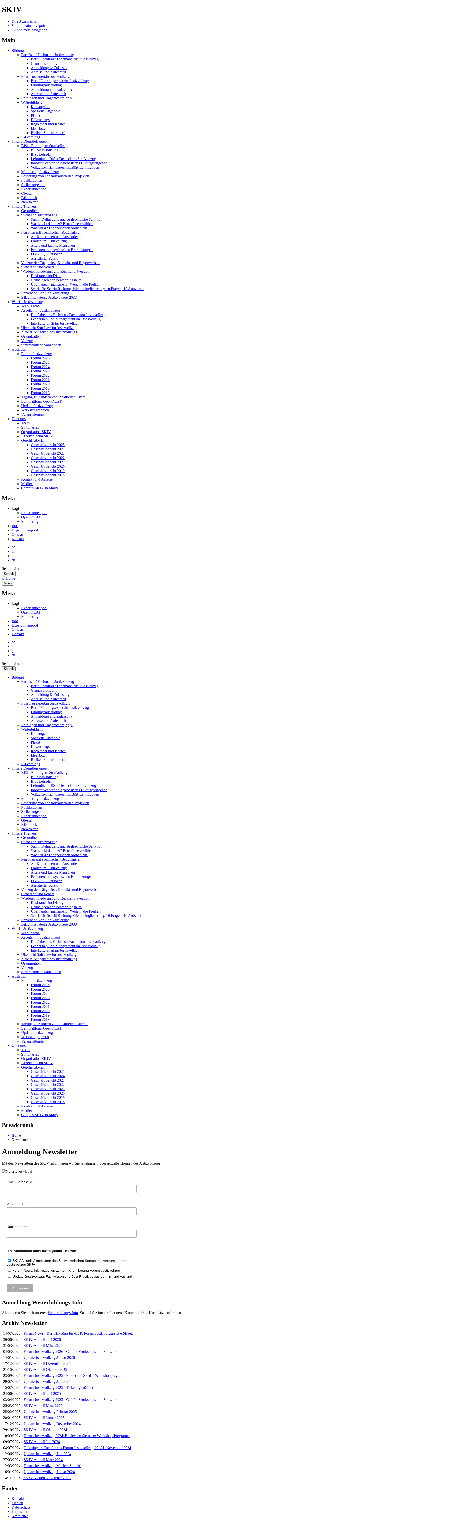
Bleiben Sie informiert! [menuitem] (48, 760)
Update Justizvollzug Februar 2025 (50, 1412)
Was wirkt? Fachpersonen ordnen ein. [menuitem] (59, 855)
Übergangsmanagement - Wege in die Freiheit (65, 284)
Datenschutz (21, 1507)
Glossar (27, 193)
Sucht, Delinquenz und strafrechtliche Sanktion (66, 219)
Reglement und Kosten (48, 124)
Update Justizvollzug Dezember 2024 (52, 1424)
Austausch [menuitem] (19, 976)
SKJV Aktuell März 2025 (43, 1406)
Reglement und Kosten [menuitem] (48, 751)
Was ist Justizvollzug (27, 302)
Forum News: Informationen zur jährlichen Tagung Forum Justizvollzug (66, 1270)
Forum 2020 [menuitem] (40, 1011)
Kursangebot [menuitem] (40, 734)
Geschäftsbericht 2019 (48, 471)
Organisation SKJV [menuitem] (36, 1058)
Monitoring (29, 521)
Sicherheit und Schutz (37, 267)
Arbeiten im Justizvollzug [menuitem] (40, 937)
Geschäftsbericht (33, 440)
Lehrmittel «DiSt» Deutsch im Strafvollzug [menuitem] (63, 786)
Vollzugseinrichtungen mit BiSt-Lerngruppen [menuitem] (65, 794)
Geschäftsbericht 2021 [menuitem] (48, 1089)
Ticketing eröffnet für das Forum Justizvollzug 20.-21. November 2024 (77, 1448)
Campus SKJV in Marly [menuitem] (39, 1115)
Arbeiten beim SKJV (37, 436)
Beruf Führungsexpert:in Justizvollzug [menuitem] (60, 708)
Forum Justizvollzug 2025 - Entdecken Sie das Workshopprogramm (75, 1375)
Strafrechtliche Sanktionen (41, 345)
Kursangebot (40, 107)
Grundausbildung (44, 63)
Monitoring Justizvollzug (40, 172)
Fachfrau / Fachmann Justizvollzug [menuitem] (47, 682)
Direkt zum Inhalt (25, 21)
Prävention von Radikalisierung (45, 293)
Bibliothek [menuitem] (29, 825)
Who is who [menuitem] (30, 933)
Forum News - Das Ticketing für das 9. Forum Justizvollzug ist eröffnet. (78, 1333)
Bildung (18, 50)
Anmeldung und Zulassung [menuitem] (51, 716)
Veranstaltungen (33, 414)
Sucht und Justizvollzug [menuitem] (39, 842)
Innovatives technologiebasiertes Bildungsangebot (69, 163)
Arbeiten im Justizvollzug (40, 310)
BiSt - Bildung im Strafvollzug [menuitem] (44, 773)
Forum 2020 (40, 384)
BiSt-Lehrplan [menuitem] (41, 781)
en (13, 560)
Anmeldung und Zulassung (51, 89)
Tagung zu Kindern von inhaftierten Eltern (54, 397)
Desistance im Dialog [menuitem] (47, 902)
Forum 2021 (40, 380)
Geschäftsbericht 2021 (48, 462)
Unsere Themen (24, 206)
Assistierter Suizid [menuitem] (44, 885)
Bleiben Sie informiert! (48, 133)
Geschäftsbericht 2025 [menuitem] (48, 1071)
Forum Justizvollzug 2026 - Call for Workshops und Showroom (72, 1351)
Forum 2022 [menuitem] (40, 1002)
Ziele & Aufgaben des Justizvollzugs (49, 332)
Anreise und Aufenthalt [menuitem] (48, 699)
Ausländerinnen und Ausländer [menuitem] (54, 863)
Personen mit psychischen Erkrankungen (62, 250)
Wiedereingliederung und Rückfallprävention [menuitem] (55, 898)
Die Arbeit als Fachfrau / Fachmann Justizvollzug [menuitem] (68, 941)
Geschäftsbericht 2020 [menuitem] (48, 1093)
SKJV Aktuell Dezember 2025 (47, 1363)
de (13, 547)
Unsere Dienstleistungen (30, 141)
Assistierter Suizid (44, 258)
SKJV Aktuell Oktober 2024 (45, 1430)
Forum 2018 (40, 393)
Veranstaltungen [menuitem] (33, 1041)
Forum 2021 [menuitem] (40, 1006)
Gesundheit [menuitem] (29, 837)
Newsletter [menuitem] (29, 829)
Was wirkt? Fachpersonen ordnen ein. (59, 228)
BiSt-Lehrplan (41, 154)
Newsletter (29, 202)
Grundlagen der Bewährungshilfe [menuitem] (56, 907)
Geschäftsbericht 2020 (48, 466)
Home (16, 1135)
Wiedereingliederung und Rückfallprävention (55, 271)
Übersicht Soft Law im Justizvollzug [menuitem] (49, 954)
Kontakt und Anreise (37, 479)
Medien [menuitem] (27, 1110)
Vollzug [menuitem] (27, 967)
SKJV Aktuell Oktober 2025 (45, 1369)
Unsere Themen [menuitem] (24, 833)
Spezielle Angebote (45, 111)
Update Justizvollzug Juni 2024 (47, 1454)
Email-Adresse (19, 1182)
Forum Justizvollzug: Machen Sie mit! (52, 1466)
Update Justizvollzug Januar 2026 (49, 1357)
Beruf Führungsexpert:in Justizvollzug (60, 81)
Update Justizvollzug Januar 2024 (49, 1472)
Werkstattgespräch (35, 410)
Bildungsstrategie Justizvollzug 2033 (49, 297)
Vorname (15, 1204)
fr (13, 551)
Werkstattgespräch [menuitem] (35, 1037)
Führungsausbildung (46, 85)
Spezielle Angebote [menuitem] (45, 738)
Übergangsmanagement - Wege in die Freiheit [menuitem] (65, 911)
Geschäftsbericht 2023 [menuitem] (48, 1080)
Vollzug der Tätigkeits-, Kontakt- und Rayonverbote (60, 263)
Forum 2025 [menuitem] (40, 989)
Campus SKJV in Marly (39, 488)
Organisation (31, 336)
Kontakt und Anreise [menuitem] (37, 1106)
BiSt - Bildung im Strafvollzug (44, 146)
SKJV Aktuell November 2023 (47, 1478)
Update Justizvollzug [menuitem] (37, 1032)
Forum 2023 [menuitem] (40, 998)
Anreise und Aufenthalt (48, 72)
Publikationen (31, 180)
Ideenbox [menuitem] (38, 755)
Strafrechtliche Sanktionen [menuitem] (41, 972)
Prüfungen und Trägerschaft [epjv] (47, 98)
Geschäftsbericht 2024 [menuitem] (48, 1076)
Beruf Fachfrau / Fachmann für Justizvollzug (65, 59)
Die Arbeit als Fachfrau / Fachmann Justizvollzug (68, 315)
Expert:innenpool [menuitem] (34, 816)
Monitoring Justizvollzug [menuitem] (40, 799)
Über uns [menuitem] (19, 1045)
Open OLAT (31, 517)
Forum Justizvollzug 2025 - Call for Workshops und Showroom (72, 1400)
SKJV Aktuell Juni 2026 (42, 1339)
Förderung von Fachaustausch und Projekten (55, 176)
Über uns (19, 419)
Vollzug (27, 341)
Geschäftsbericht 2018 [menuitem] (48, 1102)
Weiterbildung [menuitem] (32, 729)
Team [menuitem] (25, 1050)
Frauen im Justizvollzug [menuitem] (49, 868)
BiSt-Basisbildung (44, 150)
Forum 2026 (40, 358)
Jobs (15, 526)
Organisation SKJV (36, 432)
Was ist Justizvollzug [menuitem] (27, 928)
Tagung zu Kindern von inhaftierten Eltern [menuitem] (54, 1024)
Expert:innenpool (34, 189)
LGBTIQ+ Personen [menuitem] (46, 881)
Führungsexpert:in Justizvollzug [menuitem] (45, 703)
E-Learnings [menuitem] (40, 747)
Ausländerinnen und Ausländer (54, 237)
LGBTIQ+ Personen (46, 254)
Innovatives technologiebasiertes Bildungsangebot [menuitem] (69, 790)
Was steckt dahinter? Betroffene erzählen (62, 224)
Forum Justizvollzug (36, 354)
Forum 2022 (40, 375)
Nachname (16, 1226)
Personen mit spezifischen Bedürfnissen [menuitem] (51, 859)
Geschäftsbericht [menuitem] (33, 1067)
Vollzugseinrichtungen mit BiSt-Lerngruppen (65, 167)
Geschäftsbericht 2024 (48, 449)
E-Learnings (40, 120)
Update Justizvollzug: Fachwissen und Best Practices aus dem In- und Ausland (72, 1276)
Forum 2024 (40, 367)
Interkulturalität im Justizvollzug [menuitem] (55, 950)
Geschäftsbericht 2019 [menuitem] (48, 1097)
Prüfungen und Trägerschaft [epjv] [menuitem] (47, 725)
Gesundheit (29, 211)
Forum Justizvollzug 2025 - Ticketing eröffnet (58, 1388)
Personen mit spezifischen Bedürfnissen (51, 232)
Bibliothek (29, 198)
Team (25, 423)
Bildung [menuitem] (18, 677)
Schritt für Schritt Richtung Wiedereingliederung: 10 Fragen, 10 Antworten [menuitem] (87, 915)
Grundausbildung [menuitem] (44, 690)
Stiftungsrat (29, 427)
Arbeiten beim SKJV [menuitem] (37, 1063)
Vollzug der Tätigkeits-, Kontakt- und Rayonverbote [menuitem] (60, 889)
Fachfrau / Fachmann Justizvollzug (47, 55)
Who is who (30, 306)
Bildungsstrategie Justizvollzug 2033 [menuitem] (49, 924)
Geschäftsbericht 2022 (48, 458)
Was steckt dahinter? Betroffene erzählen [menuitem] (62, 850)
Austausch (19, 349)
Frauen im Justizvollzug (49, 241)
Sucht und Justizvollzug (39, 215)
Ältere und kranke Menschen (53, 245)
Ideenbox (38, 128)
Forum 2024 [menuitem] (40, 993)
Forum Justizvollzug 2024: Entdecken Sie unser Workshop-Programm (77, 1436)
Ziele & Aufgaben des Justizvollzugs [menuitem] (49, 959)
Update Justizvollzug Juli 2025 (47, 1382)
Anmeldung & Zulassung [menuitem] (50, 695)
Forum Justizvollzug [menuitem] (36, 980)
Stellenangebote (33, 185)
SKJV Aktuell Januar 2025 (44, 1418)
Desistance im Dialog (47, 276)
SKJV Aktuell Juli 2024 (42, 1442)
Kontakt (18, 539)
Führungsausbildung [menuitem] (46, 712)
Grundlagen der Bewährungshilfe (56, 280)
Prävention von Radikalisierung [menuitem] (45, 920)
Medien (27, 484)
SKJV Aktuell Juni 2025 (42, 1394)
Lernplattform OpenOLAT (41, 401)
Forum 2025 (40, 362)
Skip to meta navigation (29, 30)
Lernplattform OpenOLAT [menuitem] (41, 1028)
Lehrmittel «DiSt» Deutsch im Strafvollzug (63, 159)
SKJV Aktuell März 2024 (43, 1460)
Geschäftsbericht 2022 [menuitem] (48, 1084)
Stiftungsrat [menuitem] (29, 1054)
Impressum (20, 1511)
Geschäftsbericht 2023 (48, 453)
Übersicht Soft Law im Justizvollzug (49, 328)
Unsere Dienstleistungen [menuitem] (30, 768)
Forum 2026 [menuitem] (40, 985)
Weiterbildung (32, 102)
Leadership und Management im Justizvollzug (66, 319)
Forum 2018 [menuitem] (40, 1019)
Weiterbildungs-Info (63, 1313)
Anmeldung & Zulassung (50, 68)
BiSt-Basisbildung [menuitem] (44, 777)
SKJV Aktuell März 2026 (43, 1345)
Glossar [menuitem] (27, 820)
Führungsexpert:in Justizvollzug (45, 76)
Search (7, 568)
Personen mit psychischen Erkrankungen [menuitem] (62, 876)
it (12, 556)
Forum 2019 (40, 388)
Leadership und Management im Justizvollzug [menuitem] (66, 946)
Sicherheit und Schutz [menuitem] (37, 894)
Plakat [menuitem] (35, 742)
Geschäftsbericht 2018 (48, 475)
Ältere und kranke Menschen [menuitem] (53, 872)
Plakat (35, 115)
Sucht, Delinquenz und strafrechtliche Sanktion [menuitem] (66, 846)
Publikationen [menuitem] (31, 807)
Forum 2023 (40, 371)
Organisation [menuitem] (31, 963)
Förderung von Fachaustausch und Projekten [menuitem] (55, 803)
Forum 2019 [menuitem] (40, 1015)
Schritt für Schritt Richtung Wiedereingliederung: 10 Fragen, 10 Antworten (87, 289)
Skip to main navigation (30, 26)
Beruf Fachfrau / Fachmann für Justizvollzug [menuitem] (65, 686)
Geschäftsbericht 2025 (48, 445)
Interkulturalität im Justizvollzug (55, 323)
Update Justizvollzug (37, 406)
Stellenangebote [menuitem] (33, 812)
